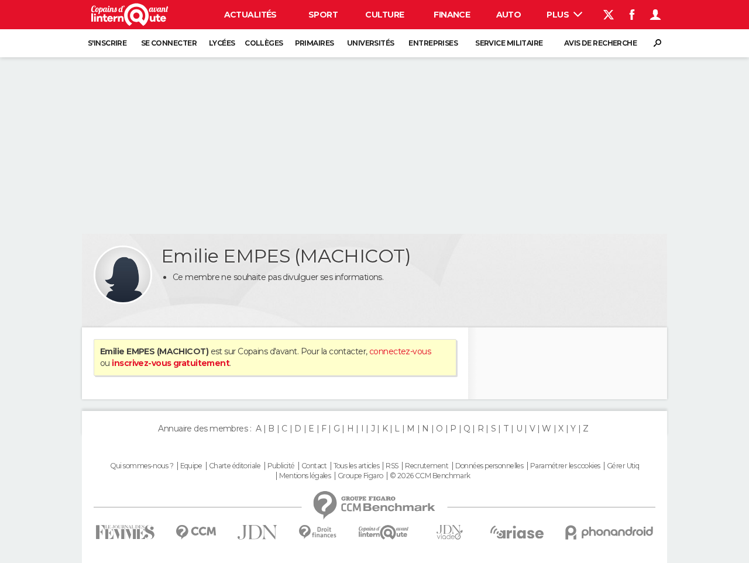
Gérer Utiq (623, 466)
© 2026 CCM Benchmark (430, 476)
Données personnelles (489, 466)
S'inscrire (107, 43)
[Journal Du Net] (258, 532)
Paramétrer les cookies (565, 466)
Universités (370, 43)
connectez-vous (400, 351)
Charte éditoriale (234, 466)
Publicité (281, 466)
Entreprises (433, 43)
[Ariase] (517, 532)
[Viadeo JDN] (449, 532)
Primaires (314, 43)
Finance (452, 14)
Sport (323, 14)
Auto (508, 14)
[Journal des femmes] (125, 532)
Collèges (264, 43)
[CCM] (196, 532)
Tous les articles (356, 466)
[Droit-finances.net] (318, 532)
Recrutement (426, 466)
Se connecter (169, 43)
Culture (384, 14)
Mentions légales (305, 476)
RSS (392, 466)
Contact (314, 466)
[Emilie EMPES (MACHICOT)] (123, 275)
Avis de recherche (600, 43)
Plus (559, 14)
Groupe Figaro (360, 476)
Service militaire (508, 43)
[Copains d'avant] (383, 532)
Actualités (250, 14)
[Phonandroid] (609, 532)
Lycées (222, 43)
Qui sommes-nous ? (141, 466)
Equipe (191, 466)
